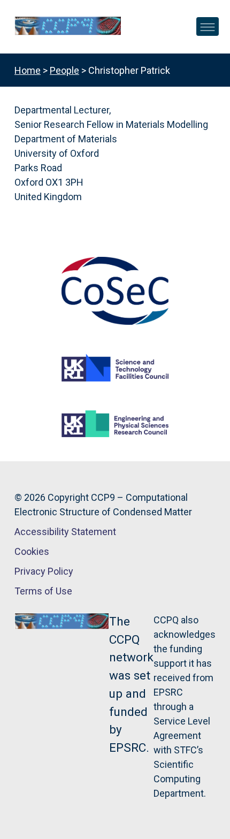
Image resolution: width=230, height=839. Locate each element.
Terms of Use (43, 591)
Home (27, 70)
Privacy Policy (43, 571)
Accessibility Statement (65, 531)
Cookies (31, 551)
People (64, 70)
